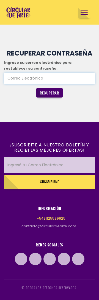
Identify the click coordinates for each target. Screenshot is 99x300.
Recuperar (49, 93)
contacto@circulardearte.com (48, 226)
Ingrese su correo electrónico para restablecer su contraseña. (38, 65)
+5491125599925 (51, 218)
